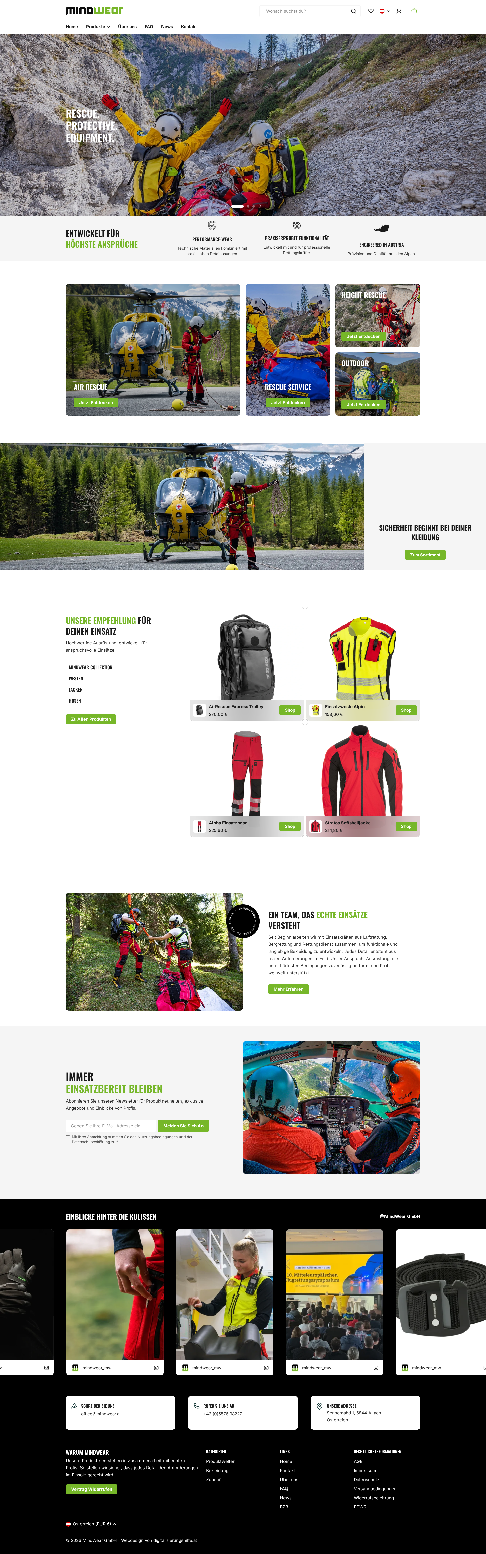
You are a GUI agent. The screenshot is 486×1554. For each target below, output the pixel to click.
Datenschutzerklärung (91, 1142)
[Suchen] (354, 11)
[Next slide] (260, 206)
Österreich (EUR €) (92, 1523)
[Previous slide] (226, 206)
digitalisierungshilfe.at (175, 1540)
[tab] (115, 667)
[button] (237, 206)
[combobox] (310, 11)
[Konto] (399, 11)
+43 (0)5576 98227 (222, 1413)
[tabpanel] (305, 723)
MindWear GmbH (100, 1540)
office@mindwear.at (101, 1413)
